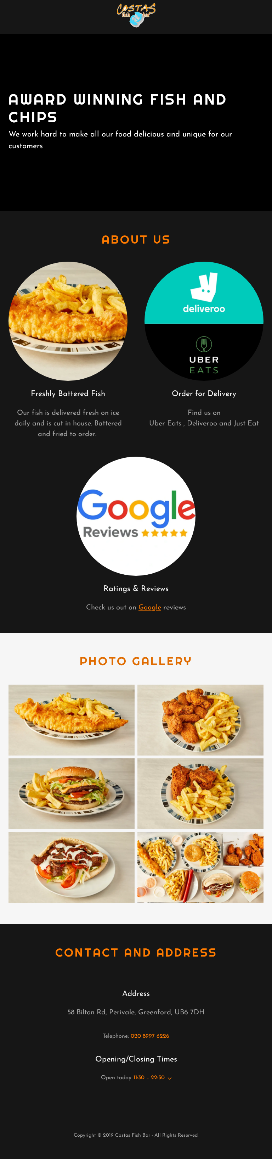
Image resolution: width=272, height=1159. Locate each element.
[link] (136, 17)
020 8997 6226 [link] (150, 1036)
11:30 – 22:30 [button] (149, 1078)
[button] (168, 1078)
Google (149, 607)
